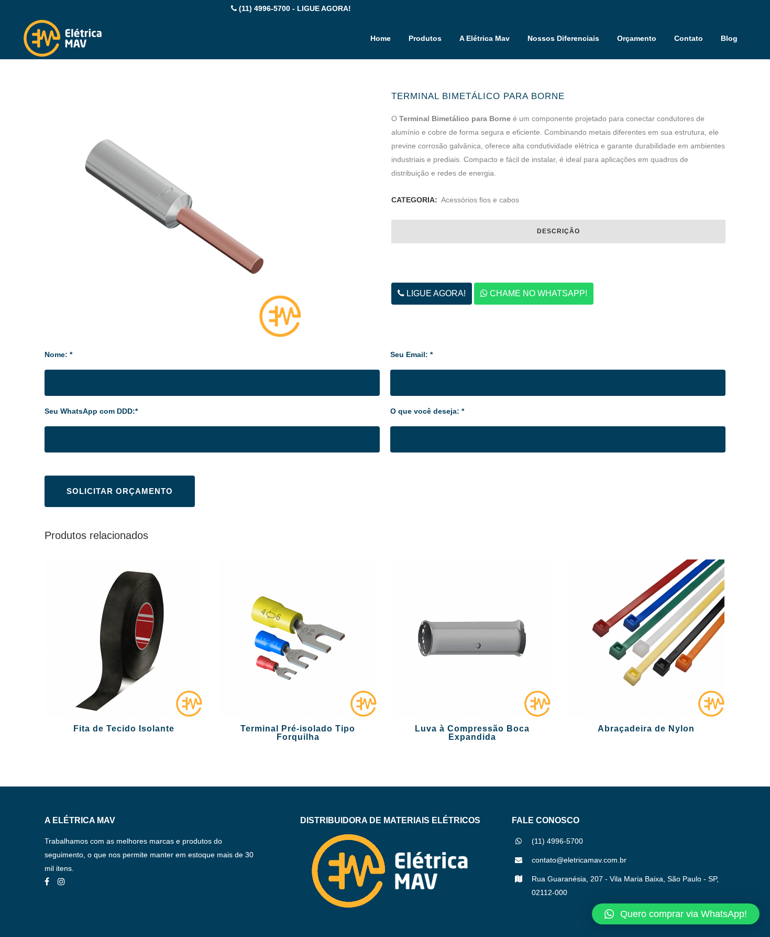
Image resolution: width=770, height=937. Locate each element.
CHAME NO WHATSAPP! (537, 293)
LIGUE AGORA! (435, 293)
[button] (676, 913)
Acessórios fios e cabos (480, 200)
